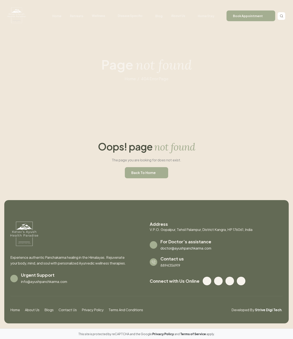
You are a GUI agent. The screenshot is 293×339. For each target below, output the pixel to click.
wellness (98, 16)
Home (56, 16)
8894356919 (170, 265)
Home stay (206, 16)
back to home (143, 172)
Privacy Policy (93, 310)
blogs (49, 310)
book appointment (248, 16)
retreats (76, 16)
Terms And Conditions (126, 310)
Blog (159, 16)
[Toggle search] (281, 16)
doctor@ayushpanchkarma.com (185, 248)
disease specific (130, 16)
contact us (68, 310)
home (130, 78)
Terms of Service (193, 334)
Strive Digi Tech (268, 310)
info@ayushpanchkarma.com (44, 281)
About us (178, 16)
